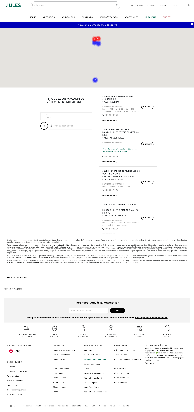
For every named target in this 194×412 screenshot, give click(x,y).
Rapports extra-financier (94, 373)
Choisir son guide (121, 373)
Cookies (102, 406)
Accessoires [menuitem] (131, 17)
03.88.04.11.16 (112, 190)
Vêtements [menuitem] (49, 17)
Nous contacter (13, 385)
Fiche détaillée (109, 120)
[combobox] (75, 5)
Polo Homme (58, 382)
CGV (86, 406)
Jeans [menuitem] (33, 17)
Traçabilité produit (91, 383)
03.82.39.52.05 (112, 229)
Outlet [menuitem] (167, 17)
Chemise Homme (60, 387)
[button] (98, 35)
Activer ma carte (121, 355)
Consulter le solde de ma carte (127, 359)
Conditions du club (61, 359)
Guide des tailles (121, 378)
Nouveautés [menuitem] (68, 17)
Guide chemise (120, 382)
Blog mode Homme (92, 355)
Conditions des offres (45, 406)
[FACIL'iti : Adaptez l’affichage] (14, 351)
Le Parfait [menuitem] (150, 17)
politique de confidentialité (151, 318)
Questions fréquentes (16, 390)
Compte (163, 5)
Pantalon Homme (60, 378)
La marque (88, 369)
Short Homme (59, 373)
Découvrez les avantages (64, 350)
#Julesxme (27, 406)
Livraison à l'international (18, 371)
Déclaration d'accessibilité (95, 392)
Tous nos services (15, 394)
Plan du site (124, 406)
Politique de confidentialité (69, 406)
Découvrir (149, 363)
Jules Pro (88, 350)
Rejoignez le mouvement (95, 359)
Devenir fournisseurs (93, 364)
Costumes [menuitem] (87, 17)
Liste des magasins (18, 277)
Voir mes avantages (61, 355)
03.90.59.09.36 (112, 115)
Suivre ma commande (16, 381)
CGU (94, 406)
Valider (117, 310)
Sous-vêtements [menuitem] (109, 17)
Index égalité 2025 (92, 387)
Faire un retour (13, 376)
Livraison (11, 367)
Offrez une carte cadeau (124, 350)
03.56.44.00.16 (112, 156)
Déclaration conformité (93, 378)
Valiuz (112, 406)
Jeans (55, 392)
